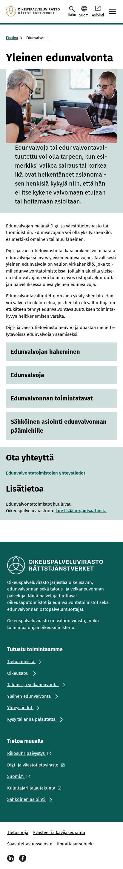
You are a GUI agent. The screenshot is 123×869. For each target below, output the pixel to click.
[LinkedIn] (10, 858)
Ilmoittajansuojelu (75, 844)
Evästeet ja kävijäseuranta (59, 832)
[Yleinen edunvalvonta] (33, 11)
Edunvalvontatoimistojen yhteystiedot (45, 473)
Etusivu (12, 38)
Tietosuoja (17, 832)
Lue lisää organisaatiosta (81, 510)
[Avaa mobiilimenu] (112, 11)
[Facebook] (22, 858)
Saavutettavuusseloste (29, 844)
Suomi (84, 15)
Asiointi (98, 15)
